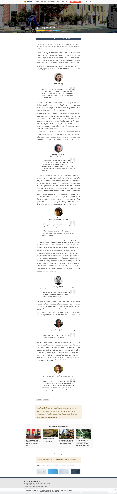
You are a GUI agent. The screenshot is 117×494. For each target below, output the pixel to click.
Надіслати (62, 3)
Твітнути (55, 3)
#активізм (39, 399)
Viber (64, 38)
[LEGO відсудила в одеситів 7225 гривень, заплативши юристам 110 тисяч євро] (33, 433)
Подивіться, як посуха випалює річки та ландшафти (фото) (48, 440)
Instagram (60, 38)
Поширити (48, 3)
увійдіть (66, 459)
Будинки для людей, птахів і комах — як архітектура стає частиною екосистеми (66, 441)
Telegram (52, 38)
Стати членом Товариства (43, 417)
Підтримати (70, 3)
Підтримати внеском (75, 1)
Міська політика (51, 1)
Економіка (64, 1)
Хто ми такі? (54, 417)
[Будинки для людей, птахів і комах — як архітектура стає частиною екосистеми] (66, 433)
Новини (37, 1)
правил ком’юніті (69, 465)
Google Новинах (69, 38)
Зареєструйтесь (59, 459)
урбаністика (59, 66)
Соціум (58, 1)
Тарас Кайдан (57, 30)
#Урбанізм (46, 399)
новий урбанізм (64, 68)
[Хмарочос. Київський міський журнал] (28, 1)
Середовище (43, 1)
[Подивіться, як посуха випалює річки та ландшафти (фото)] (50, 432)
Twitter (55, 38)
